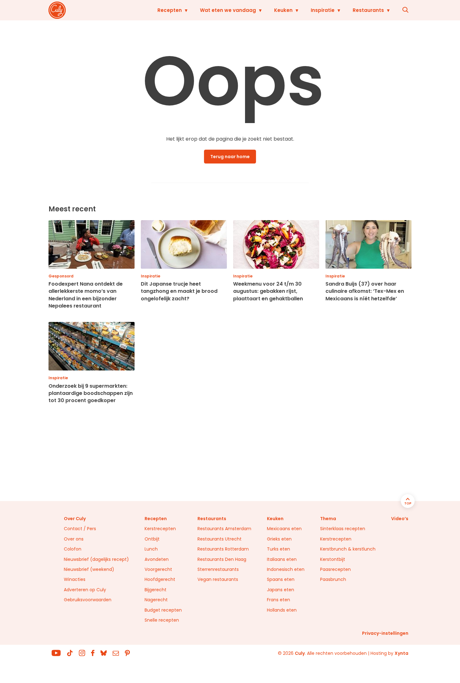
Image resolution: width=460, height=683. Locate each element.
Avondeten (157, 559)
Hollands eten (282, 610)
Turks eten (278, 549)
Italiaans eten (282, 559)
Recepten (169, 10)
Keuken (283, 10)
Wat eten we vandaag (228, 10)
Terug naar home (230, 156)
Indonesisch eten (285, 569)
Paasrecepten (335, 569)
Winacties (74, 579)
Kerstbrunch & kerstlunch (348, 549)
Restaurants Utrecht (219, 539)
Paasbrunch (333, 579)
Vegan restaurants (217, 579)
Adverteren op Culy (85, 590)
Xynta (401, 653)
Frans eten (278, 600)
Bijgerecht (155, 590)
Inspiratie (323, 10)
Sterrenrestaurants (218, 569)
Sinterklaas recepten (342, 528)
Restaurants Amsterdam (224, 528)
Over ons (74, 539)
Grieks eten (279, 539)
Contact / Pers (80, 528)
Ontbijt (152, 539)
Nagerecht (156, 600)
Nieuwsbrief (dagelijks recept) (96, 559)
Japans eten (280, 590)
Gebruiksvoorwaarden (87, 600)
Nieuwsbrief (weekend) (89, 569)
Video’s (399, 518)
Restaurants (368, 10)
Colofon (72, 549)
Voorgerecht (158, 569)
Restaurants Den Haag (221, 559)
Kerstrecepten (160, 528)
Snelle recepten (162, 620)
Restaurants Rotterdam (223, 549)
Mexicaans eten (284, 528)
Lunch (151, 549)
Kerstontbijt (332, 559)
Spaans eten (280, 579)
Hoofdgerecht (160, 579)
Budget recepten (163, 610)
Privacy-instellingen (385, 633)
